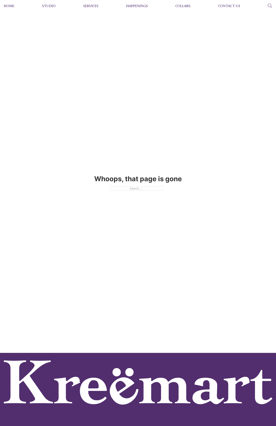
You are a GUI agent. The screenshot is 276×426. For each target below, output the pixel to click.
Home (9, 6)
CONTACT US (229, 6)
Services (90, 6)
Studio (49, 6)
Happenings (137, 6)
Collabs (182, 6)
